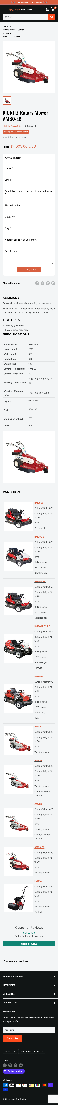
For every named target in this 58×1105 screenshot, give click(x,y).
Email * (9, 179)
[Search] (51, 17)
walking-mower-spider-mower (16, 132)
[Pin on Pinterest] (42, 283)
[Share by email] (53, 283)
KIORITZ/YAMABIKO (11, 36)
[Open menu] (4, 9)
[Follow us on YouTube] (21, 1065)
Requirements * (13, 251)
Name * (9, 168)
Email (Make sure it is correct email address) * (29, 192)
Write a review (29, 943)
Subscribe (12, 1038)
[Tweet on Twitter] (48, 283)
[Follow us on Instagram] (10, 1065)
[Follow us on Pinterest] (15, 1065)
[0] (53, 9)
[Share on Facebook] (37, 283)
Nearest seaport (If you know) (21, 240)
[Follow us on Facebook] (5, 1065)
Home (5, 26)
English (7, 1051)
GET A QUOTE (29, 269)
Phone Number (13, 205)
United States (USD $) (29, 1051)
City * (8, 228)
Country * (10, 217)
